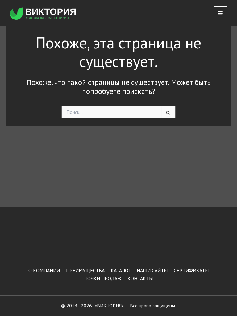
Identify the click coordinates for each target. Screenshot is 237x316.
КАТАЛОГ (121, 270)
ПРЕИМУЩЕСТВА (85, 270)
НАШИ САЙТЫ (152, 270)
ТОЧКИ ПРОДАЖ (103, 278)
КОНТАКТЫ (140, 278)
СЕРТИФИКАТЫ (191, 270)
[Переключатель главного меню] (220, 13)
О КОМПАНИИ (44, 270)
